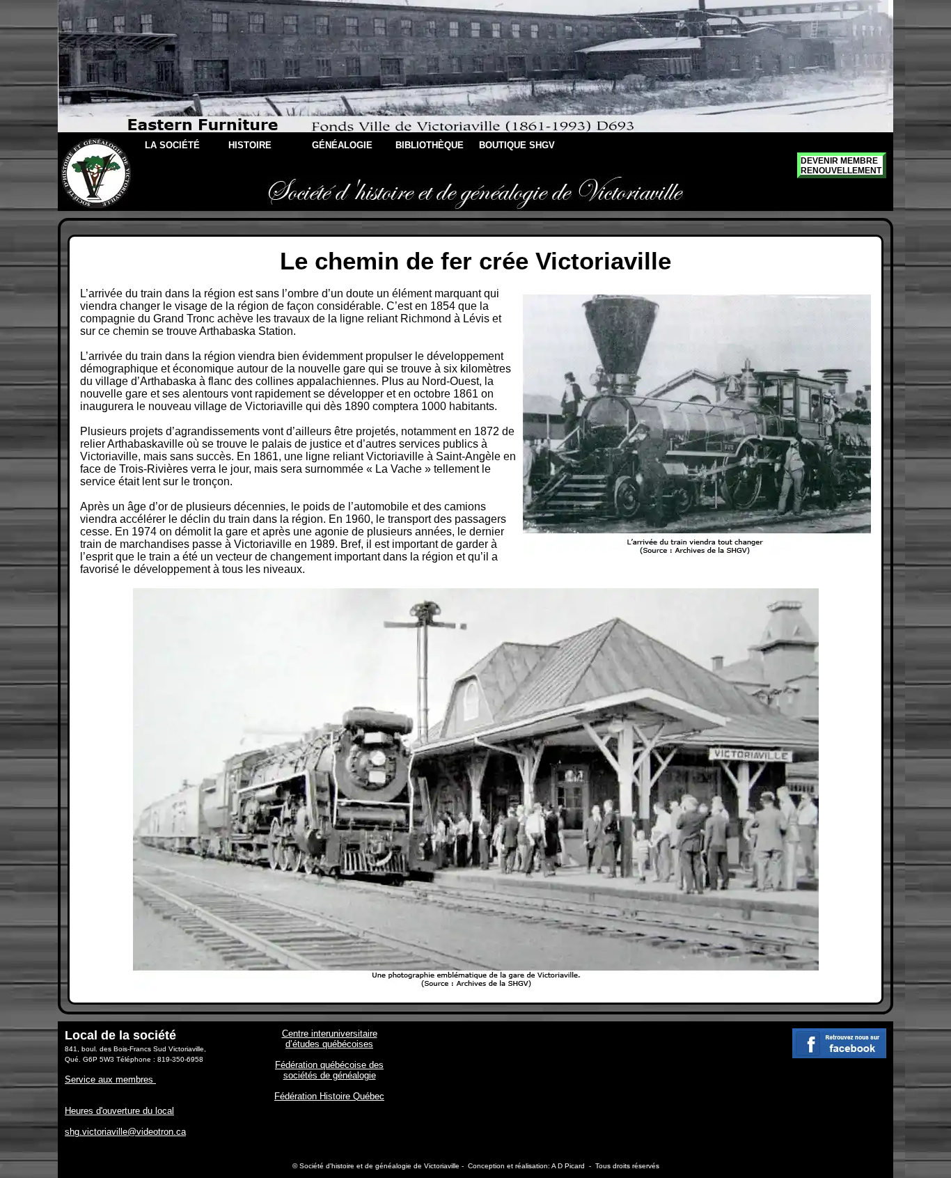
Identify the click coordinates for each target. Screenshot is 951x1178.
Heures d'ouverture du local (119, 1111)
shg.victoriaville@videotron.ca (125, 1131)
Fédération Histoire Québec (329, 1096)
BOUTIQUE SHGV (517, 145)
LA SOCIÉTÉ (172, 145)
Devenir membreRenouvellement (841, 165)
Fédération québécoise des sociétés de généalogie (329, 1070)
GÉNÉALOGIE (342, 145)
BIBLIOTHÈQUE (429, 145)
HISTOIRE (250, 145)
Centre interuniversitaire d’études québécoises (329, 1038)
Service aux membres (110, 1079)
